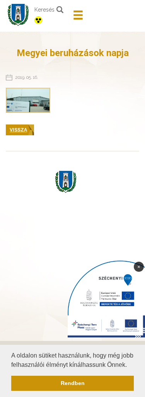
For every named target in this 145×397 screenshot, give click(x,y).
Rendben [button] (73, 383)
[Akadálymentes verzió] (50, 20)
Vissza (18, 130)
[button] (129, 365)
